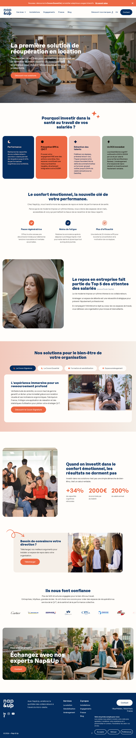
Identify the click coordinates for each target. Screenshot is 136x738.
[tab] (23, 368)
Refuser (114, 732)
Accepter (100, 732)
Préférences (127, 732)
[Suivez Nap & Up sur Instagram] (9, 713)
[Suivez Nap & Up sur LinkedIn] (5, 713)
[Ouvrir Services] (25, 12)
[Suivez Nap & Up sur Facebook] (5, 716)
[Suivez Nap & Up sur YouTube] (13, 713)
